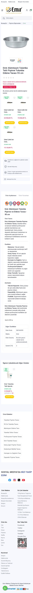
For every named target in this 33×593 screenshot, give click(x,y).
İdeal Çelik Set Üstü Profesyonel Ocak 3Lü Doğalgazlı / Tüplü (22, 111)
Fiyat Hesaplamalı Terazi (25, 496)
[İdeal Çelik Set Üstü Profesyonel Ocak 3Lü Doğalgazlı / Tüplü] (23, 102)
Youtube (20, 533)
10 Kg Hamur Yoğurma (24, 493)
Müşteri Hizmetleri (6, 501)
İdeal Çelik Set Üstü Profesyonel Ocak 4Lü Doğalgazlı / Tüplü (9, 111)
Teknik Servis (5, 571)
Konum (3, 506)
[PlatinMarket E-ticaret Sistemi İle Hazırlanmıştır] (9, 589)
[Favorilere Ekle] (14, 97)
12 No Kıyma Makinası (24, 498)
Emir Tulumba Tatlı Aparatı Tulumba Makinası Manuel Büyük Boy (9, 385)
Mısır (2, 540)
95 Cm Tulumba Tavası (11, 424)
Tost (2, 527)
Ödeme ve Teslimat (6, 563)
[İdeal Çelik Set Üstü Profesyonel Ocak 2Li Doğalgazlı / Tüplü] (9, 132)
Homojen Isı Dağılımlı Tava (12, 453)
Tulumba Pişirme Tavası (11, 420)
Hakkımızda (4, 496)
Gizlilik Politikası (5, 573)
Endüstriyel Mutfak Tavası (12, 449)
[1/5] (4, 78)
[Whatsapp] (5, 588)
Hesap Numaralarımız (7, 498)
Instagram (21, 531)
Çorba (3, 542)
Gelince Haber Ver (9, 87)
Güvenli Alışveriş (5, 560)
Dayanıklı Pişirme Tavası (12, 457)
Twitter (20, 528)
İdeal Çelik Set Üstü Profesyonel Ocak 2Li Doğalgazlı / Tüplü (9, 141)
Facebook (21, 525)
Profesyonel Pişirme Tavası (13, 436)
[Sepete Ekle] (10, 122)
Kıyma (3, 537)
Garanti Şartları (5, 566)
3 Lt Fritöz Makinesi (23, 515)
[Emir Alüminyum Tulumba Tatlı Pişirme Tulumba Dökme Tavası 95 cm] (16, 41)
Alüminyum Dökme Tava (11, 428)
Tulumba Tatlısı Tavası (11, 432)
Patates (3, 532)
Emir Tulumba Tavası (10, 441)
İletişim (3, 503)
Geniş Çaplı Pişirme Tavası (12, 445)
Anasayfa (4, 493)
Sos (2, 545)
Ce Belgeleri (4, 568)
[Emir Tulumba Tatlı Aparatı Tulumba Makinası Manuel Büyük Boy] (9, 375)
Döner (3, 530)
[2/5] (5, 78)
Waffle (3, 535)
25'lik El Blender (22, 517)
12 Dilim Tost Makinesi (24, 512)
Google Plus (22, 536)
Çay (2, 525)
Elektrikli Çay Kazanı (23, 505)
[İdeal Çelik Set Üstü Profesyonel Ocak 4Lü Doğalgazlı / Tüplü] (9, 102)
